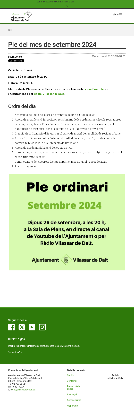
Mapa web (72, 406)
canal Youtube (94, 89)
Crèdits (70, 375)
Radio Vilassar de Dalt (86, 1)
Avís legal (72, 394)
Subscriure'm (15, 352)
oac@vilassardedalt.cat (24, 389)
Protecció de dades (73, 387)
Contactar (72, 381)
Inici (10, 30)
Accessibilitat (74, 400)
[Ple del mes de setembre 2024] (67, 222)
